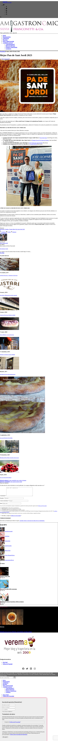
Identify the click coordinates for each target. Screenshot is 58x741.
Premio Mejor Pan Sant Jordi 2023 (17, 229)
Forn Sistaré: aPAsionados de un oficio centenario (8, 295)
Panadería (2, 51)
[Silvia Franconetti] (2, 531)
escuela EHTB (33, 144)
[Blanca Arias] (2, 550)
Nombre (2, 498)
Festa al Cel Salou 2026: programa (8, 589)
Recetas (5, 684)
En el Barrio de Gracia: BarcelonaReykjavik (7, 374)
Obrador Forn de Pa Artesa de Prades (40, 140)
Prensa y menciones (11, 691)
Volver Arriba (3, 675)
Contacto (8, 692)
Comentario (3, 495)
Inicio (4, 680)
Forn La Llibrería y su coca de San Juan (7, 334)
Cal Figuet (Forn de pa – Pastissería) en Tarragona (8, 275)
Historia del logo (10, 689)
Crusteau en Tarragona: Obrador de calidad (7, 315)
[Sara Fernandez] (2, 545)
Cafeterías (5, 683)
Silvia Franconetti (6, 59)
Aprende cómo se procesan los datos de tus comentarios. (32, 520)
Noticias (2, 626)
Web (1, 503)
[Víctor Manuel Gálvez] (2, 555)
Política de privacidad (16, 515)
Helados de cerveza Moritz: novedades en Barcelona (16, 631)
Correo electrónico (4, 500)
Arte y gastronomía (8, 685)
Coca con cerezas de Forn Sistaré (5, 477)
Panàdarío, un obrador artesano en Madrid (7, 354)
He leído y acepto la (11, 515)
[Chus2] (2, 536)
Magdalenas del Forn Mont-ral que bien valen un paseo (9, 457)
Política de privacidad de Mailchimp (18, 734)
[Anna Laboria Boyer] (2, 560)
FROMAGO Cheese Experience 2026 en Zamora (12, 601)
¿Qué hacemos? (10, 688)
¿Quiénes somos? (7, 687)
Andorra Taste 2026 (5, 576)
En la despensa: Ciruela (4, 248)
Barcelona (2, 229)
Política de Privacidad (7, 2)
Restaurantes (6, 681)
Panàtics (7, 229)
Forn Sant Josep (43, 137)
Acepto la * (13, 722)
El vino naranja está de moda (11, 481)
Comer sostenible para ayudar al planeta (13, 480)
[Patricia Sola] (2, 541)
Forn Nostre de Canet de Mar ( (36, 142)
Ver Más (2, 253)
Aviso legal (5, 1)
